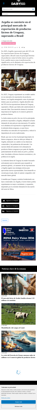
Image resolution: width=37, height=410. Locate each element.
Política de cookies (5, 397)
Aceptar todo (18, 402)
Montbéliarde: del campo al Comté (13, 328)
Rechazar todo (18, 406)
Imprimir (4, 220)
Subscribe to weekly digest (8, 43)
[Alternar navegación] (3, 3)
